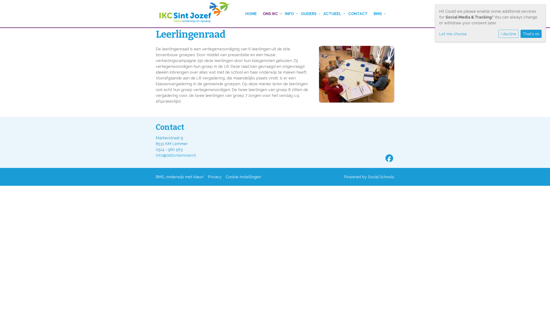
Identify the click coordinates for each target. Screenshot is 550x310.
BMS (378, 13)
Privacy (215, 177)
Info (289, 13)
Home (251, 13)
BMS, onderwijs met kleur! (180, 177)
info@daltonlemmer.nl (176, 155)
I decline (508, 34)
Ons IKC (270, 13)
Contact (358, 13)
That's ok (531, 34)
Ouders (308, 13)
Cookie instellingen (243, 177)
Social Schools (381, 177)
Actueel (332, 13)
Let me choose (453, 34)
